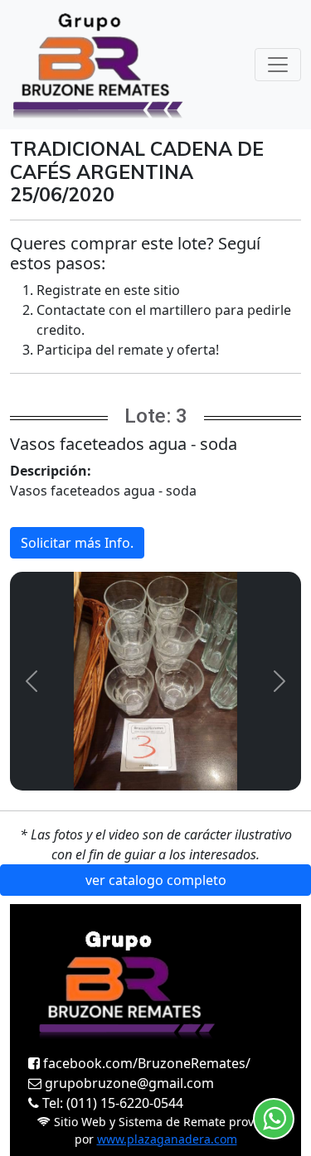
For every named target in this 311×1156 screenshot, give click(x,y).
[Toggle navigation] (278, 64)
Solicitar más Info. (77, 543)
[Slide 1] (155, 767)
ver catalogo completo (155, 880)
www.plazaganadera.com (167, 1139)
